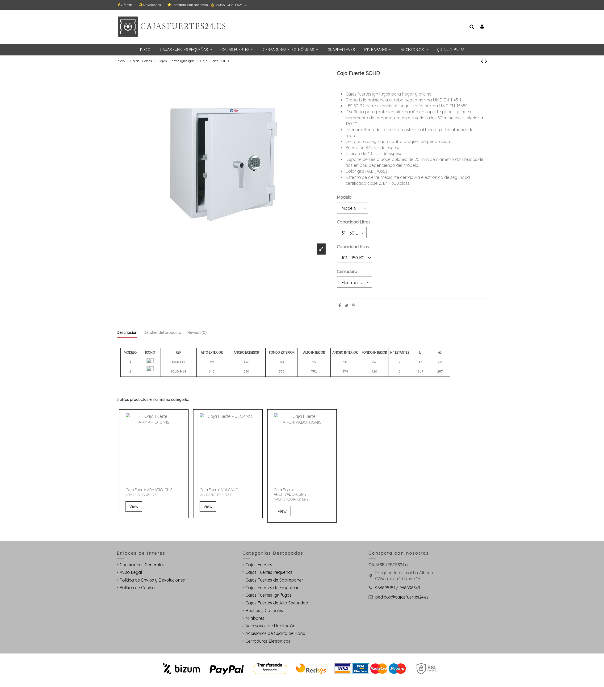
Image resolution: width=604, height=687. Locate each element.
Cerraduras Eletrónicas (267, 641)
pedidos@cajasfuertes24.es (401, 597)
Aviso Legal (131, 572)
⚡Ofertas (125, 5)
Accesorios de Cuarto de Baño (275, 633)
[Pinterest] (353, 305)
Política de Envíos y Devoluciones (152, 580)
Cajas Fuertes (258, 564)
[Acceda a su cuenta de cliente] (482, 27)
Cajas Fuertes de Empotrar (271, 587)
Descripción (127, 332)
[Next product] (486, 61)
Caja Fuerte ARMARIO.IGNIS (149, 489)
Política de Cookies (138, 587)
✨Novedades (150, 5)
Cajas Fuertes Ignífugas (268, 595)
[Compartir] (339, 305)
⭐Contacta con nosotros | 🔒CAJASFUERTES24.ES (207, 5)
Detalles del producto (162, 332)
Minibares (254, 618)
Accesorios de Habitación (270, 625)
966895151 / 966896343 (397, 588)
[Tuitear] (346, 305)
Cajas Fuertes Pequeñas (269, 572)
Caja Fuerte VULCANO (219, 489)
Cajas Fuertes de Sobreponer (274, 580)
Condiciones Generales (142, 564)
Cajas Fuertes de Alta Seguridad (276, 603)
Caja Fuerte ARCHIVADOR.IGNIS (290, 492)
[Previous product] (483, 61)
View (133, 506)
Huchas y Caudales (264, 610)
